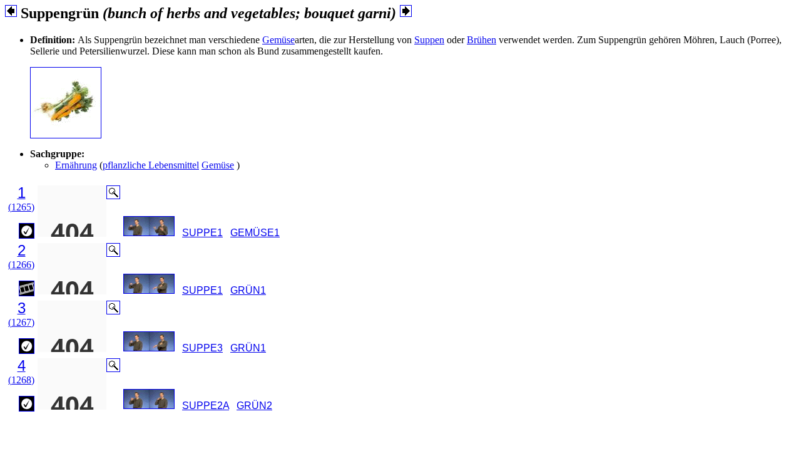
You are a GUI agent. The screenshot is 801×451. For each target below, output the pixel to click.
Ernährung (76, 165)
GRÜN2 (254, 405)
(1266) (21, 264)
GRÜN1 (248, 290)
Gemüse (278, 39)
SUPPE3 (202, 348)
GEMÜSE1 (255, 232)
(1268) (21, 380)
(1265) (21, 207)
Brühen (481, 39)
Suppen (429, 39)
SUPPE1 (202, 232)
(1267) (21, 322)
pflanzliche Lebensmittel (151, 165)
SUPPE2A (205, 405)
